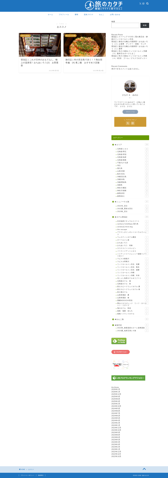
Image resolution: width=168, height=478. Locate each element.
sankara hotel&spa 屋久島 (132, 224)
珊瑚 (76, 14)
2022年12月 (116, 452)
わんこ (101, 14)
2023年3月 (115, 444)
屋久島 (132, 168)
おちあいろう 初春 (132, 245)
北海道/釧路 (132, 160)
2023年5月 (115, 440)
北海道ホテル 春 (132, 281)
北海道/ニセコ (132, 149)
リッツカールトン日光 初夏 (132, 264)
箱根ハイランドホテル (132, 314)
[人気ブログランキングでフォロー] (130, 378)
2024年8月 (115, 411)
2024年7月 (115, 413)
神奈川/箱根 (132, 190)
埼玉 (132, 165)
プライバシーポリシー (27, 475)
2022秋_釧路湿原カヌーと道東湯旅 (132, 328)
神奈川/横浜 (132, 188)
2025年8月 (115, 399)
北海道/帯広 (132, 151)
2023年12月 (116, 428)
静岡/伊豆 (132, 193)
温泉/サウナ (88, 14)
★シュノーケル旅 (131, 202)
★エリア (131, 145)
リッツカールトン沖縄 (132, 272)
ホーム (50, 14)
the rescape (132, 229)
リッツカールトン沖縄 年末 (132, 275)
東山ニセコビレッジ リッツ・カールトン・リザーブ (132, 304)
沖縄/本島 (132, 179)
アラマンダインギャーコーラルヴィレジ (132, 233)
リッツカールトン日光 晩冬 (132, 267)
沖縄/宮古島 (132, 177)
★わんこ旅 (131, 319)
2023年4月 (115, 442)
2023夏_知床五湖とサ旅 (132, 331)
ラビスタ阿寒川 (132, 261)
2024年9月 (115, 408)
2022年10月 (116, 456)
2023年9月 (115, 432)
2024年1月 (115, 425)
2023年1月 (115, 449)
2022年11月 (116, 454)
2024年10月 (116, 406)
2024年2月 (115, 423)
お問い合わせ (115, 14)
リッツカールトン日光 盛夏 (132, 270)
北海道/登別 (132, 154)
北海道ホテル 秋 (132, 284)
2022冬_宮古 (132, 206)
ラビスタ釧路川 (132, 259)
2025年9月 (115, 396)
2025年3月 (115, 401)
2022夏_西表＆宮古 (132, 208)
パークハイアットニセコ (132, 251)
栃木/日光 (132, 174)
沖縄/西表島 (132, 182)
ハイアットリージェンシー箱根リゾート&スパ (132, 255)
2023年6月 (115, 437)
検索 (113, 21)
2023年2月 (115, 447)
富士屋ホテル (132, 292)
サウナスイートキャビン (132, 248)
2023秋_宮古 (132, 211)
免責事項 (40, 475)
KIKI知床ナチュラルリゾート (132, 221)
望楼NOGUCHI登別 (132, 300)
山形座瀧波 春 (132, 298)
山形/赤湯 (132, 171)
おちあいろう (132, 243)
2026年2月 (115, 389)
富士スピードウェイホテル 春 (132, 289)
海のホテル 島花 (132, 308)
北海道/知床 (132, 157)
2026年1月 (115, 392)
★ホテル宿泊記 (131, 217)
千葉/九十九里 (132, 163)
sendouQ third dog (132, 227)
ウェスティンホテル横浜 (132, 237)
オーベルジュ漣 (132, 240)
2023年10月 (116, 430)
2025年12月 (116, 394)
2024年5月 (115, 418)
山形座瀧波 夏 (132, 295)
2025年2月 (115, 404)
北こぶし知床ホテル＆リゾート (132, 278)
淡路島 (132, 185)
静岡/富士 (132, 196)
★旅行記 (131, 325)
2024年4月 (115, 420)
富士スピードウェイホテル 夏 (132, 286)
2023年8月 (115, 435)
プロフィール (64, 14)
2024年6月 (115, 416)
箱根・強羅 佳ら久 (132, 311)
